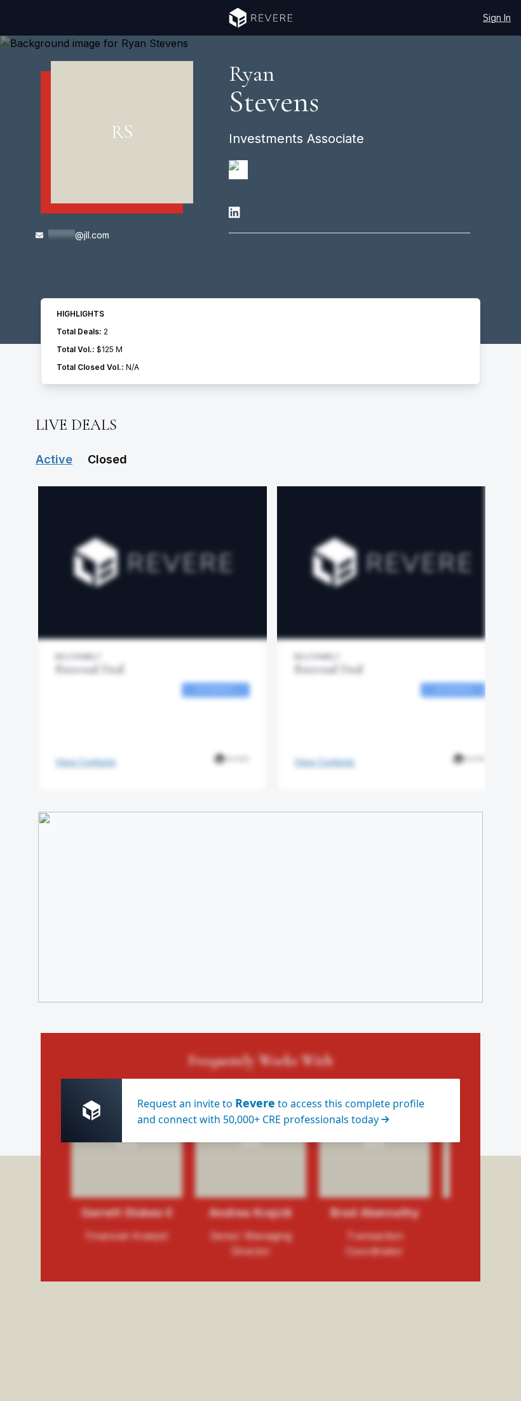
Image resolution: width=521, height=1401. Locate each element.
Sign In (497, 17)
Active (54, 459)
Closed (107, 459)
